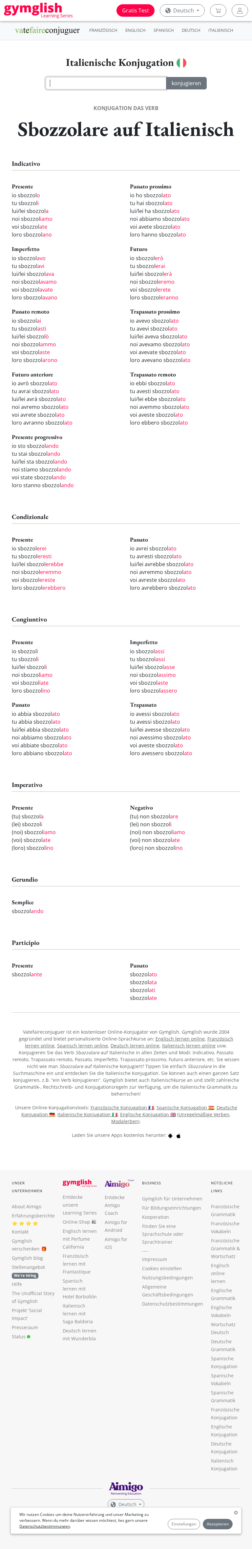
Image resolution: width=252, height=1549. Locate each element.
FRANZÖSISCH (103, 30)
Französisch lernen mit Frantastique (77, 1264)
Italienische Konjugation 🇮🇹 (87, 1114)
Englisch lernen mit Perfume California (80, 1239)
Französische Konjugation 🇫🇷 (122, 1107)
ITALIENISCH (220, 30)
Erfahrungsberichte (33, 1216)
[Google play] (170, 1135)
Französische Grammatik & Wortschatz (225, 1248)
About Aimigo (26, 1206)
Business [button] (151, 1182)
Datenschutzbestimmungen (44, 1526)
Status (19, 1336)
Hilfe (17, 1284)
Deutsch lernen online (135, 1045)
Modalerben (124, 1121)
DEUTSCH (191, 30)
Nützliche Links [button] (222, 1186)
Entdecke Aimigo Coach (115, 1205)
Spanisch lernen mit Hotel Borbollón (80, 1289)
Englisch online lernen (220, 1273)
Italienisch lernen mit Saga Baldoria (78, 1314)
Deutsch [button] (183, 10)
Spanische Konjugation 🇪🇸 (185, 1107)
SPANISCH (164, 30)
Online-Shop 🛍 (79, 1222)
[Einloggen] (240, 10)
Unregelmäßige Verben (203, 1114)
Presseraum (25, 1327)
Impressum (154, 1259)
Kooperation (155, 1217)
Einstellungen (184, 1524)
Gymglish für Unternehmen (172, 1198)
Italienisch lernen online (189, 1045)
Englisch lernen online (180, 1039)
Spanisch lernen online (82, 1045)
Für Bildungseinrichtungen (171, 1208)
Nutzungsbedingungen (167, 1277)
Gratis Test (135, 10)
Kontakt (20, 1232)
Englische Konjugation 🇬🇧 (148, 1114)
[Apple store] (178, 1135)
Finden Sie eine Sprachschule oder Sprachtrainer (162, 1234)
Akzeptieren (218, 1524)
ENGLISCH (135, 30)
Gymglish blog (27, 1258)
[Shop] (218, 10)
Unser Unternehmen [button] (27, 1186)
